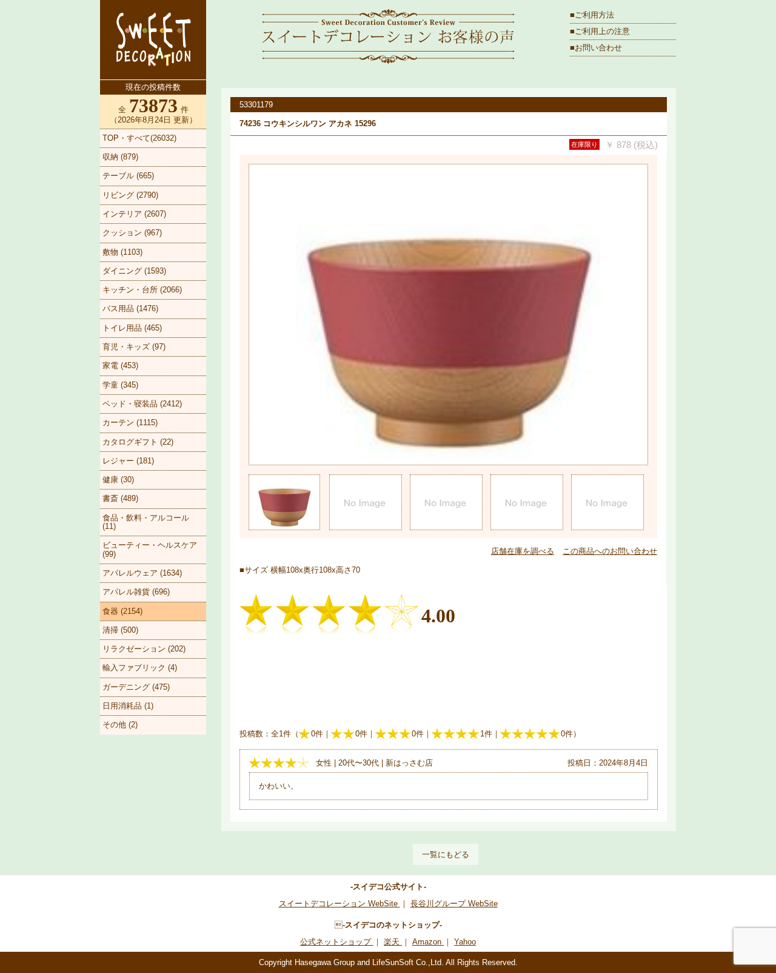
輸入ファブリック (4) (139, 667)
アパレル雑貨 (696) (136, 591)
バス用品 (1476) (130, 308)
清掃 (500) (120, 630)
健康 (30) (118, 479)
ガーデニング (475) (136, 687)
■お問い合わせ (596, 47)
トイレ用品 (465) (132, 327)
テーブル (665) (128, 175)
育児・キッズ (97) (134, 346)
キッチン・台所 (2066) (142, 289)
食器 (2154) (122, 611)
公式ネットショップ (336, 941)
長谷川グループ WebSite (454, 903)
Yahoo (465, 941)
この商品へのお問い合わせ (610, 551)
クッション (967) (132, 232)
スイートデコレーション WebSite (339, 903)
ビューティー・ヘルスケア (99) (149, 549)
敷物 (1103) (122, 252)
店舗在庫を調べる (522, 551)
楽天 (393, 941)
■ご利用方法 (592, 14)
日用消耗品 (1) (127, 705)
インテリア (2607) (134, 213)
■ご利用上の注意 (600, 31)
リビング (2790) (130, 195)
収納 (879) (120, 156)
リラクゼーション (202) (144, 648)
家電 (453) (120, 365)
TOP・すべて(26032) (139, 138)
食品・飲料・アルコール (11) (145, 522)
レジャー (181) (128, 460)
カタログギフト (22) (137, 441)
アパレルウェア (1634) (142, 572)
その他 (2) (120, 724)
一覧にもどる (445, 854)
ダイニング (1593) (134, 270)
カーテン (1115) (130, 422)
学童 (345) (120, 384)
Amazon (428, 941)
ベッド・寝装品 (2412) (142, 403)
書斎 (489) (120, 498)
